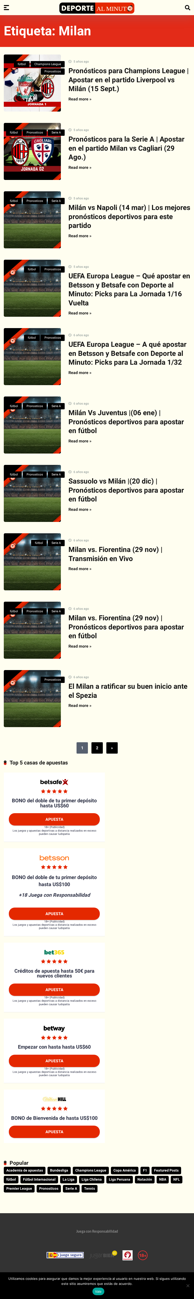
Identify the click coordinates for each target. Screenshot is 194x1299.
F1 (145, 1170)
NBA (162, 1179)
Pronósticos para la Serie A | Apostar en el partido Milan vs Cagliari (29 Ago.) (126, 148)
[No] (187, 1285)
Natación (144, 1179)
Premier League (19, 1188)
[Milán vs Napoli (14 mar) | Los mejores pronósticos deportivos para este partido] (32, 219)
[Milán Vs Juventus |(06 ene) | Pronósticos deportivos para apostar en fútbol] (32, 425)
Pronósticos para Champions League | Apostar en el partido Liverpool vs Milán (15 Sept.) (128, 80)
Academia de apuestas (24, 1170)
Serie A (56, 132)
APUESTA (54, 819)
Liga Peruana (119, 1179)
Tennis (89, 1188)
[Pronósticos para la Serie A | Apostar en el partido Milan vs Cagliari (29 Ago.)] (32, 151)
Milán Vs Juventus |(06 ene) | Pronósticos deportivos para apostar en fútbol (126, 422)
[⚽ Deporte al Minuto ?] (97, 8)
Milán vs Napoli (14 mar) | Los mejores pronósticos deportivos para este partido (129, 216)
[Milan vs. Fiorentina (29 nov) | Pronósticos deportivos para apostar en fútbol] (32, 630)
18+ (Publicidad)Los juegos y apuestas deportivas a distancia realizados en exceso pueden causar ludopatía (54, 830)
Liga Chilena (92, 1179)
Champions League (47, 64)
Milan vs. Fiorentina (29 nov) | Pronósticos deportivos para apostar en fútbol (126, 627)
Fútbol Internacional (39, 1179)
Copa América (124, 1170)
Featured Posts (166, 1170)
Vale (98, 1291)
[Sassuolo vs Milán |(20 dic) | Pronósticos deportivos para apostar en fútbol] (32, 493)
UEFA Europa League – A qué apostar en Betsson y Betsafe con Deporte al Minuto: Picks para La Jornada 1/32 (127, 353)
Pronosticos (52, 71)
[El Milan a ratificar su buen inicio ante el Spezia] (32, 698)
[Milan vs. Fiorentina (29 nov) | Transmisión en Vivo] (32, 561)
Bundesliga (59, 1170)
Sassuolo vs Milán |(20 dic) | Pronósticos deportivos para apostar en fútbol (126, 490)
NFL (176, 1179)
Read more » (79, 99)
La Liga (69, 1179)
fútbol (22, 64)
